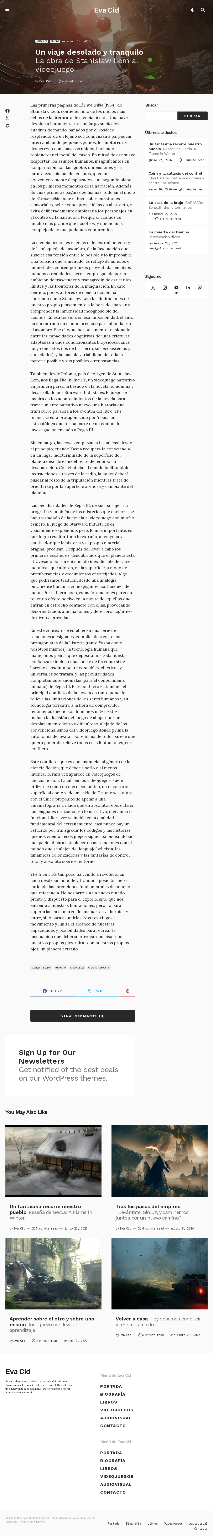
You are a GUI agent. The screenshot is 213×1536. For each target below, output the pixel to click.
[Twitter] (153, 290)
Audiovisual (116, 1417)
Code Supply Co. (36, 1521)
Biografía (113, 1394)
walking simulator (99, 968)
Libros (108, 1402)
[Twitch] (200, 290)
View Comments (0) (83, 1016)
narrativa (60, 968)
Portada (111, 1386)
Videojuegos (117, 1409)
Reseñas (55, 41)
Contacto (113, 1425)
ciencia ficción (41, 968)
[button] (7, 10)
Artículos (42, 41)
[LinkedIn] (188, 290)
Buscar (151, 105)
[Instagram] (165, 290)
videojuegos (77, 968)
